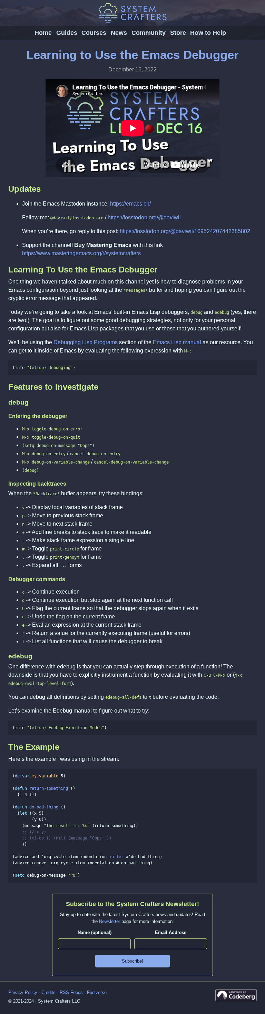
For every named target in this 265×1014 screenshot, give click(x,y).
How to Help (208, 32)
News (119, 32)
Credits (48, 992)
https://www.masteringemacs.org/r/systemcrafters (81, 253)
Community (148, 32)
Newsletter (109, 921)
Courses (93, 32)
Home (43, 32)
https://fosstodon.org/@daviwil (144, 217)
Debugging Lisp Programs (85, 342)
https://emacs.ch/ (130, 204)
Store (178, 32)
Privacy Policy (22, 992)
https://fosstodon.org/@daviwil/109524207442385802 (185, 231)
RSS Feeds (71, 992)
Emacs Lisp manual (177, 342)
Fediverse (97, 992)
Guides (66, 32)
